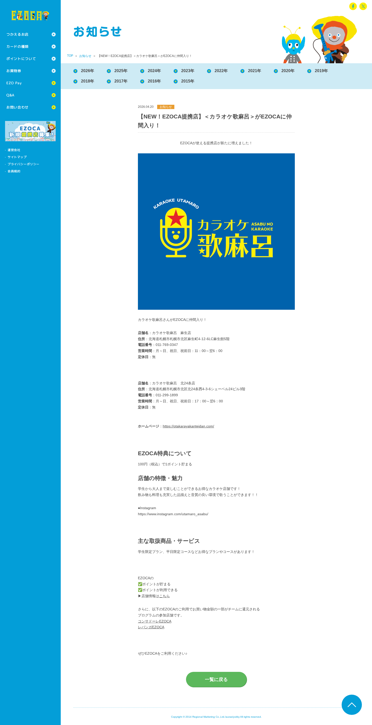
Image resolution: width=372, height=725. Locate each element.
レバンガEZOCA (151, 627)
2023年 (187, 71)
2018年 (87, 81)
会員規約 (14, 171)
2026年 (87, 71)
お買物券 (13, 70)
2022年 (221, 71)
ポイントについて (21, 58)
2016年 (154, 81)
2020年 (288, 71)
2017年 (121, 81)
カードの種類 (17, 46)
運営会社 (14, 150)
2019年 (321, 71)
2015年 (187, 81)
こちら (164, 596)
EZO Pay (14, 82)
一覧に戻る (216, 679)
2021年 (254, 71)
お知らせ (85, 56)
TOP (70, 55)
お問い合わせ (17, 107)
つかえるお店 (17, 34)
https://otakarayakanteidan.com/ (188, 426)
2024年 (154, 71)
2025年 (121, 71)
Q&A (10, 95)
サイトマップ (17, 157)
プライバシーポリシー (23, 164)
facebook (353, 6)
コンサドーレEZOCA (154, 621)
